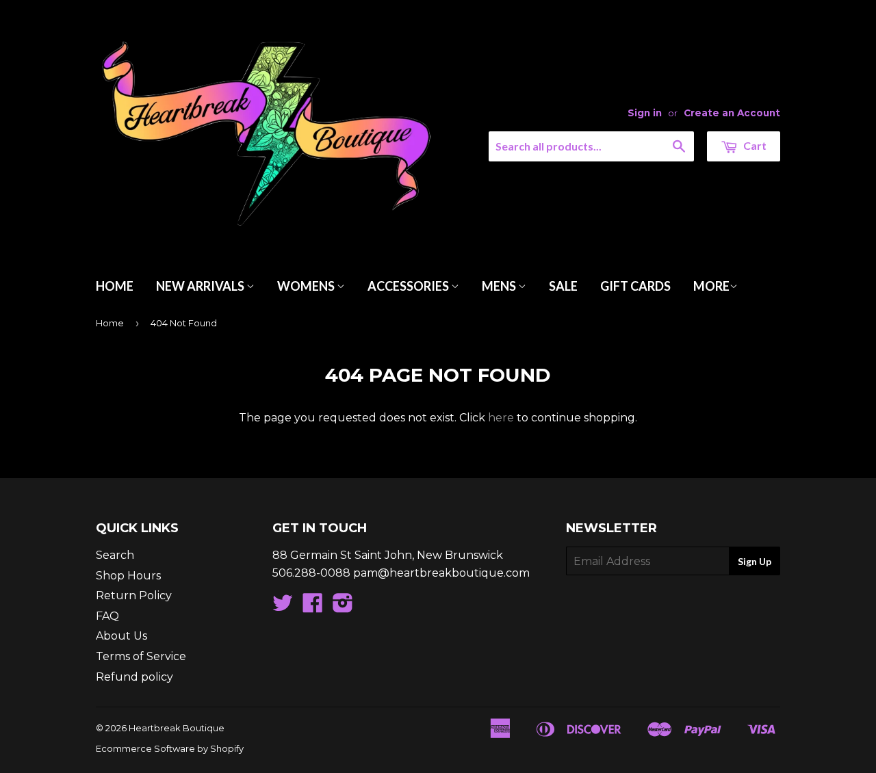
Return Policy (134, 595)
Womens (307, 285)
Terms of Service (141, 656)
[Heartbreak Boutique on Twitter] (282, 607)
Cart (753, 145)
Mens (500, 285)
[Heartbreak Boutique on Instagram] (343, 607)
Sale (563, 285)
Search (115, 555)
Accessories (409, 285)
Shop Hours (128, 575)
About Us (121, 635)
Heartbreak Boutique (176, 727)
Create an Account (732, 112)
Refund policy (134, 676)
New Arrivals (201, 285)
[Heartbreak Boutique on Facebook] (312, 607)
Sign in (645, 112)
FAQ (107, 616)
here (501, 417)
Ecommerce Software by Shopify (170, 748)
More (711, 285)
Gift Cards (635, 285)
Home (114, 285)
